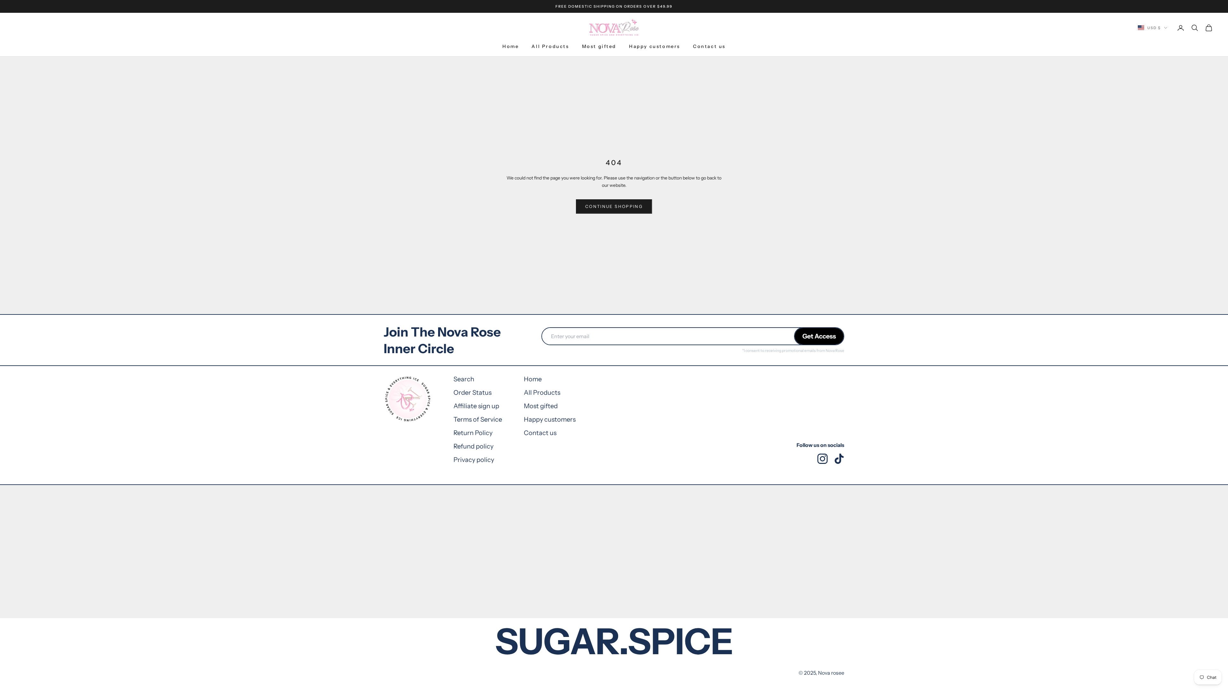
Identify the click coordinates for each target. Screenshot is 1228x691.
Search (463, 379)
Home (510, 46)
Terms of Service (477, 419)
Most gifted (599, 46)
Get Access (819, 336)
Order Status (472, 392)
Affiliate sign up (476, 406)
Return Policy (472, 433)
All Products (550, 46)
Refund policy (473, 446)
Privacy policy (473, 460)
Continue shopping (614, 206)
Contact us (709, 46)
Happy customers (654, 46)
